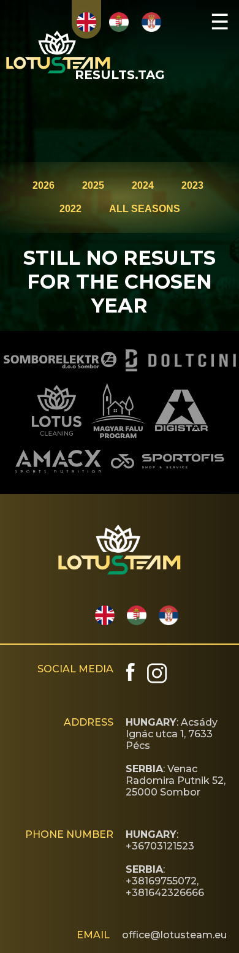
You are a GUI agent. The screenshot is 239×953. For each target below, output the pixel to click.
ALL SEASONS (144, 208)
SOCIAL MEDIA (75, 669)
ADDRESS (88, 722)
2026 (43, 185)
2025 (93, 185)
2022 (70, 208)
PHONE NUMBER (69, 834)
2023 (192, 185)
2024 (143, 185)
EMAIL (93, 935)
